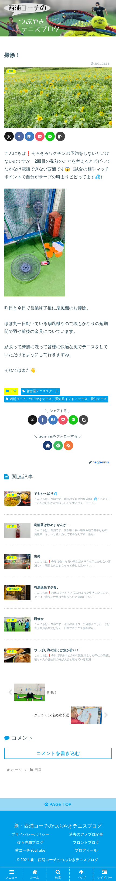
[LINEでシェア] (50, 136)
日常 (13, 391)
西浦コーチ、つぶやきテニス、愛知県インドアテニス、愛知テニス (58, 399)
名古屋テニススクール (42, 391)
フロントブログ (86, 842)
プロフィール (86, 850)
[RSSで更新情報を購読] (68, 445)
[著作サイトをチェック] (47, 445)
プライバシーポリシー (30, 834)
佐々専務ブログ (30, 842)
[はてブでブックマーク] (29, 136)
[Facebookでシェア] (19, 136)
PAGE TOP (59, 804)
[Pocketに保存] (40, 136)
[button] (60, 136)
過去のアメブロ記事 (86, 834)
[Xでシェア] (9, 136)
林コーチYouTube (30, 850)
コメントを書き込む (58, 753)
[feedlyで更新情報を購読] (58, 445)
